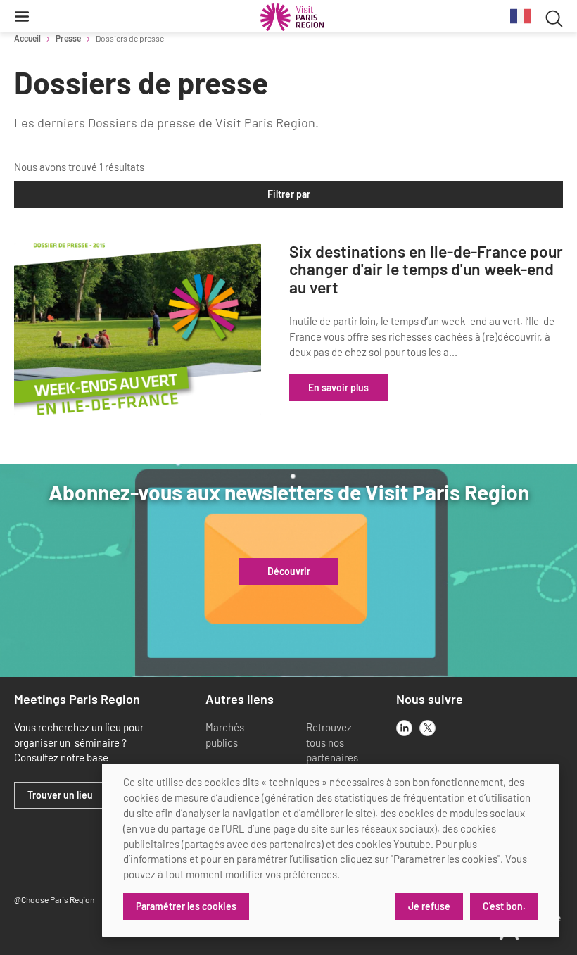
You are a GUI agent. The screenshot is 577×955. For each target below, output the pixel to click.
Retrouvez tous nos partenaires (332, 742)
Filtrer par (288, 194)
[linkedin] (404, 728)
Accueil (27, 38)
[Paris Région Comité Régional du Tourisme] (292, 17)
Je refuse (429, 906)
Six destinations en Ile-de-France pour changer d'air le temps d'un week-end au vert (426, 269)
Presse (68, 38)
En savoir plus (338, 387)
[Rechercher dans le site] (554, 17)
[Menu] (22, 16)
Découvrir (288, 571)
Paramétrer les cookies (186, 906)
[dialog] (330, 850)
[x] (427, 728)
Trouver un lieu (60, 795)
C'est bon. (504, 906)
